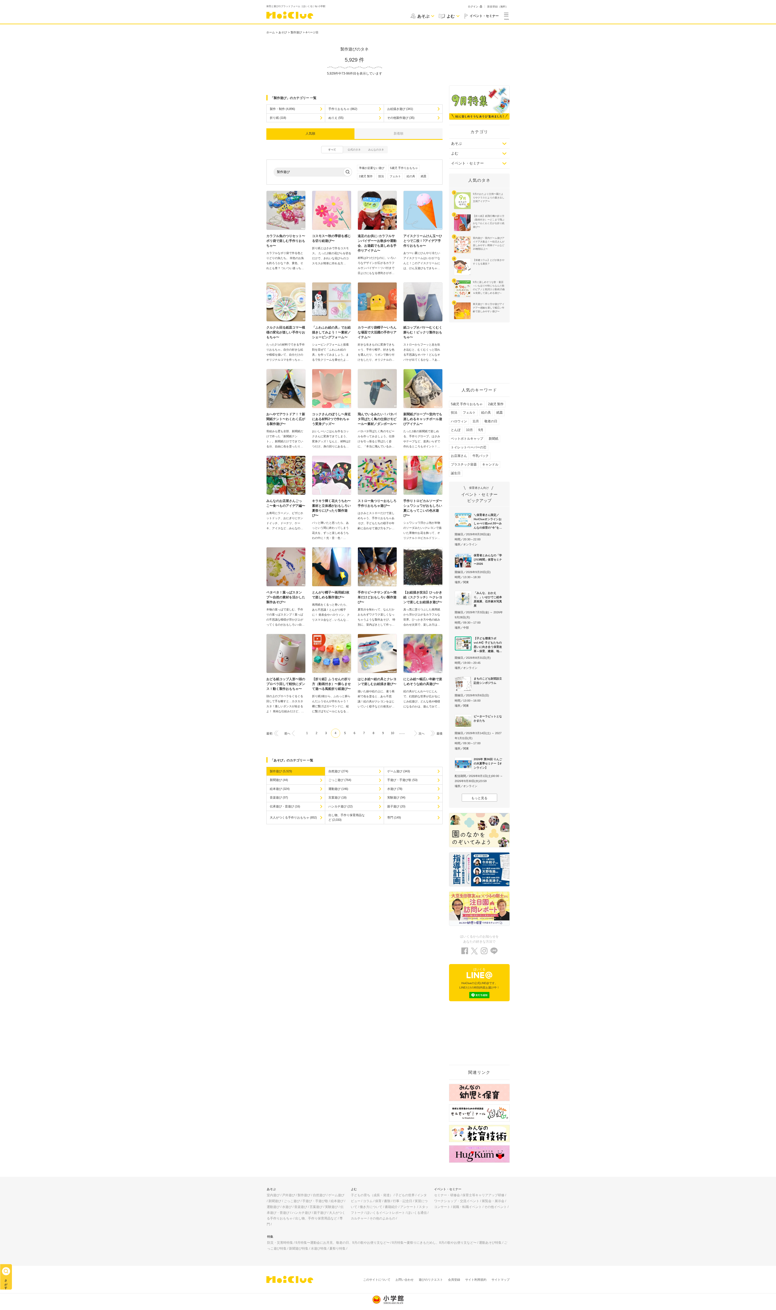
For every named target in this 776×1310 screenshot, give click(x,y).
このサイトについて (376, 1279)
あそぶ (456, 143)
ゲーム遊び (336, 1195)
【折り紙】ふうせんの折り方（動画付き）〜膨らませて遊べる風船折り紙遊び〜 (331, 683)
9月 (480, 430)
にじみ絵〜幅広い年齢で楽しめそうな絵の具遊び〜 (422, 681)
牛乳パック (480, 455)
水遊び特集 (319, 1248)
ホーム (270, 32)
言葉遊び (316, 1207)
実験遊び (331, 1207)
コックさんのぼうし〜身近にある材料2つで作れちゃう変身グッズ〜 (331, 419)
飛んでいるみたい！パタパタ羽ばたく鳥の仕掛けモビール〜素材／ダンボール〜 (377, 419)
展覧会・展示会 (493, 1201)
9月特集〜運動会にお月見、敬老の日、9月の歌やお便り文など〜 (342, 1242)
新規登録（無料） (497, 6)
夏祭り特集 (337, 1248)
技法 (381, 176)
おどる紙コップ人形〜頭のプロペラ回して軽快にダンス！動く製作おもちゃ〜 (285, 683)
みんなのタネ (376, 149)
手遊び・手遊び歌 (315, 1201)
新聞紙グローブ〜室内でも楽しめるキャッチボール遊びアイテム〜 (422, 419)
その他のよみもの (382, 1218)
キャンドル (490, 464)
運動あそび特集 (490, 1242)
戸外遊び (288, 1195)
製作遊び (296, 32)
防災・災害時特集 (280, 1242)
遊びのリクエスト (431, 1279)
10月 (469, 430)
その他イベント (495, 1207)
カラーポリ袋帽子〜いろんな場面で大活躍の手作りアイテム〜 (377, 332)
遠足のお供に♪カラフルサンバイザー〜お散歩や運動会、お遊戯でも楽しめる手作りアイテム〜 (377, 243)
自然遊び (319, 1195)
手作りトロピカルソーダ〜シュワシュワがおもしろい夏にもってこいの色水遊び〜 (422, 508)
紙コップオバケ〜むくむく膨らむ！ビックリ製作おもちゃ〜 (422, 332)
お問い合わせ (404, 1279)
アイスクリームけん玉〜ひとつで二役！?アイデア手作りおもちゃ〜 (422, 240)
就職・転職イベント (467, 1207)
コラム (368, 1201)
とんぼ (456, 430)
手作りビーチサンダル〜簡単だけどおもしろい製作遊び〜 (377, 597)
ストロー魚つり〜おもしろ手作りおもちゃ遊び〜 (377, 503)
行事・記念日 (402, 1201)
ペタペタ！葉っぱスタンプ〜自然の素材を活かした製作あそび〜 (285, 597)
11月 (475, 421)
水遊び (287, 1207)
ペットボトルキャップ (467, 438)
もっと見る (479, 798)
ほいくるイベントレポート (385, 1212)
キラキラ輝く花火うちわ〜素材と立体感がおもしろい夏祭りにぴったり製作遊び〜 (331, 508)
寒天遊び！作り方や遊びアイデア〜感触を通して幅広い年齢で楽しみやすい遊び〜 (488, 308)
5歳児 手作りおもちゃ (404, 168)
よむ (454, 153)
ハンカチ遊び (301, 1212)
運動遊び (273, 1207)
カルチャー (359, 1218)
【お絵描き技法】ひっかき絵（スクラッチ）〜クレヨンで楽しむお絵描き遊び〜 (422, 597)
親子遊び (320, 1212)
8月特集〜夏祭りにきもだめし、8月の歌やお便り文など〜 (434, 1242)
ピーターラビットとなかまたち (488, 718)
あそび (282, 32)
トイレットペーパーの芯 (468, 447)
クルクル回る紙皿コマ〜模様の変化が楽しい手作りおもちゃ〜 (285, 332)
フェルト (395, 176)
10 (392, 733)
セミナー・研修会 (447, 1195)
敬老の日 (490, 421)
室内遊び (273, 1195)
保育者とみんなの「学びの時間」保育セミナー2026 (488, 559)
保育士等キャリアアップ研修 (483, 1195)
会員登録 (454, 1279)
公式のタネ (354, 149)
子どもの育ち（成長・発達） (372, 1195)
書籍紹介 (391, 1207)
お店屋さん (459, 455)
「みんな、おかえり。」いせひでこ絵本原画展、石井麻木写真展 (488, 599)
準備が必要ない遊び (371, 168)
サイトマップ (500, 1279)
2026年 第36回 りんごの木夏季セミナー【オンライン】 (488, 763)
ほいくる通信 (417, 1212)
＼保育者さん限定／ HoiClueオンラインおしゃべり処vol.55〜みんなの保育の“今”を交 (488, 521)
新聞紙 (493, 438)
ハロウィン (459, 421)
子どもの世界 (405, 1195)
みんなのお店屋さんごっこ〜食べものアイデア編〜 (285, 503)
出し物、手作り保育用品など (316, 1218)
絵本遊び (337, 1201)
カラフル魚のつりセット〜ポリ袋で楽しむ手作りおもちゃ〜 (285, 240)
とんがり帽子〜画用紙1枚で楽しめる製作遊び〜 (330, 595)
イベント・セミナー (467, 163)
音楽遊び (300, 1207)
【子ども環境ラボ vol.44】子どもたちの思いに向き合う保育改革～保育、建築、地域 (488, 645)
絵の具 (411, 176)
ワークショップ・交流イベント (456, 1201)
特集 (270, 1236)
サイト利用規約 (475, 1279)
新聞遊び (274, 1201)
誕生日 (456, 473)
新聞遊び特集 (298, 1248)
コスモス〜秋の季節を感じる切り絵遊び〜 (331, 238)
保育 (378, 1201)
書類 (387, 1201)
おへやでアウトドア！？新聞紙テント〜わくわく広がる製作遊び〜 (285, 419)
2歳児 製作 (366, 176)
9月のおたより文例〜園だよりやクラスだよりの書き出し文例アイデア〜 (488, 198)
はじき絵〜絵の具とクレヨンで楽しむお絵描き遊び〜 (377, 681)
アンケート (408, 1207)
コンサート (442, 1207)
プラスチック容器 (464, 464)
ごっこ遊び (292, 1201)
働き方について (371, 1207)
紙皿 (423, 176)
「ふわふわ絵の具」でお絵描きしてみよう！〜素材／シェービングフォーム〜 (331, 332)
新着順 (398, 133)
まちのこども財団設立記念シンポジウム (488, 680)
